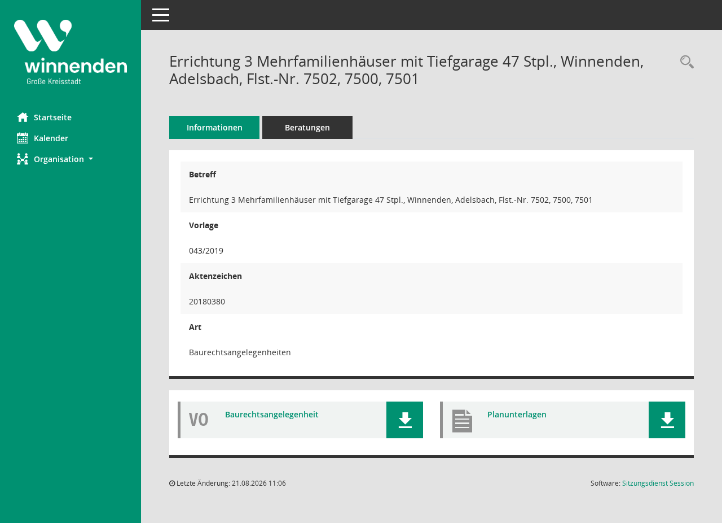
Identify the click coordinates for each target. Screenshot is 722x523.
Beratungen (307, 127)
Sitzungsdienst (658, 483)
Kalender (51, 138)
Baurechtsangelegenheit (272, 414)
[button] (70, 159)
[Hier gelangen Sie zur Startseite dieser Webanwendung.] (70, 52)
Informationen (215, 127)
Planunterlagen (517, 414)
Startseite (53, 117)
